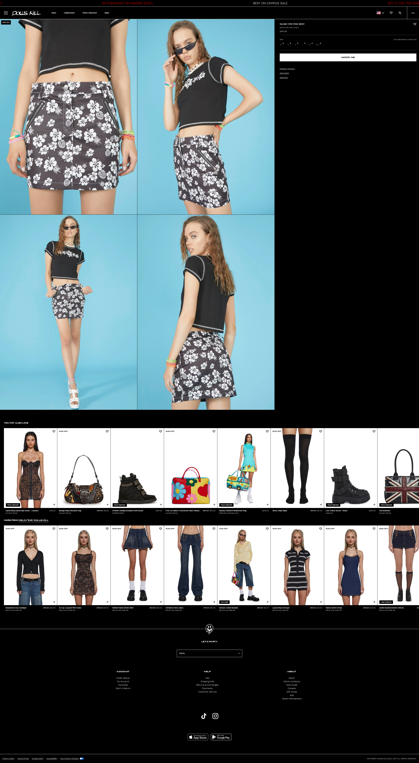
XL (310, 45)
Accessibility (51, 758)
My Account (123, 682)
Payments (207, 688)
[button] (126, 3)
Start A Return (123, 688)
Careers (292, 688)
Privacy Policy (8, 758)
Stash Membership (291, 699)
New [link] (54, 13)
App (292, 695)
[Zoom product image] (68, 116)
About (292, 678)
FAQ (207, 678)
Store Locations (292, 682)
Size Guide (291, 685)
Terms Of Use (23, 758)
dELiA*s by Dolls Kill (289, 27)
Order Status (123, 678)
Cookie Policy (37, 758)
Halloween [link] (69, 13)
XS (281, 45)
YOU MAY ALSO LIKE (16, 423)
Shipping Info (207, 682)
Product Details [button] (287, 69)
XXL (317, 45)
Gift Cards (292, 692)
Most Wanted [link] (90, 13)
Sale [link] (107, 13)
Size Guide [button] (284, 73)
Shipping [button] (284, 78)
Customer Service (207, 692)
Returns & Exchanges (207, 685)
